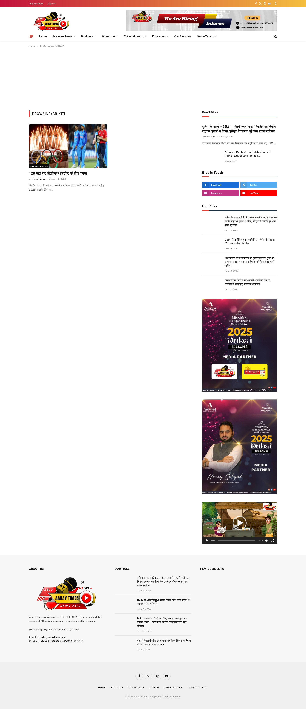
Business (87, 36)
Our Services (36, 3)
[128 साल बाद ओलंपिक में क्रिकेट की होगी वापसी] (68, 146)
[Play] (206, 540)
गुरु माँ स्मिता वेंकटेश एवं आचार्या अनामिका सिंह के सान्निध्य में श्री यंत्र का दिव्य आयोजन (247, 282)
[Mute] (266, 540)
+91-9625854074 (72, 641)
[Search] (275, 37)
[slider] (236, 540)
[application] (239, 523)
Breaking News (62, 36)
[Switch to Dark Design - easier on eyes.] (275, 3)
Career (154, 687)
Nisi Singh (210, 137)
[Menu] (31, 36)
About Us (116, 687)
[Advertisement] (153, 78)
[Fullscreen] (272, 540)
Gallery (52, 3)
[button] (240, 523)
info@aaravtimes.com (53, 637)
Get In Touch (205, 36)
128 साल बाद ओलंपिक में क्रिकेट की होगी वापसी (58, 173)
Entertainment (133, 36)
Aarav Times (38, 179)
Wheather (108, 36)
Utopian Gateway (172, 696)
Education (159, 36)
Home (43, 36)
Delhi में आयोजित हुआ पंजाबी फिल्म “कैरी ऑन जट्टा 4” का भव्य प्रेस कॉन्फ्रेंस (250, 241)
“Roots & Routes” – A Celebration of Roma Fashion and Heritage (247, 154)
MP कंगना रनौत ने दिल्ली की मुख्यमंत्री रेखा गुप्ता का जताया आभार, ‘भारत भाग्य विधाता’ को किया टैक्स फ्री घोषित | (249, 262)
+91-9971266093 (51, 641)
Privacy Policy (197, 687)
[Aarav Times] (52, 21)
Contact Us (136, 687)
